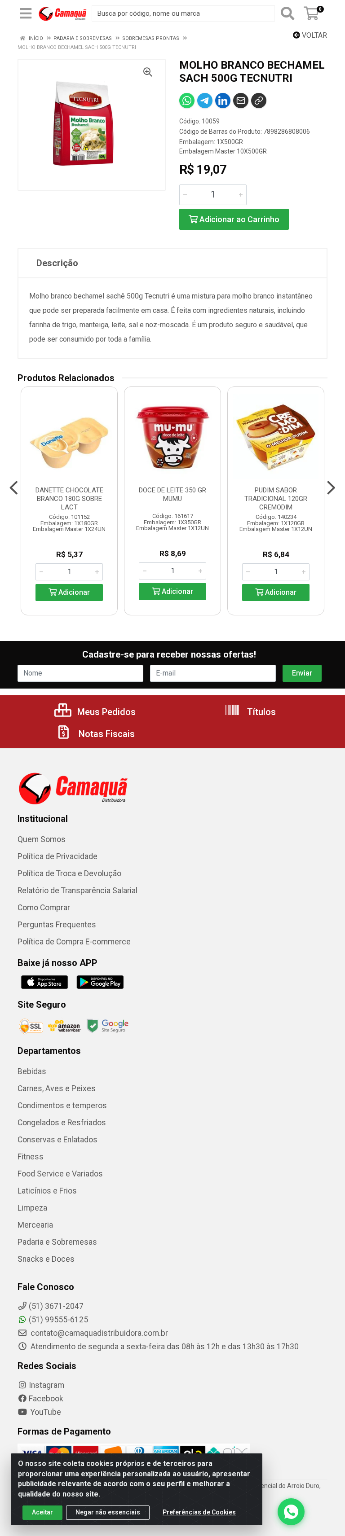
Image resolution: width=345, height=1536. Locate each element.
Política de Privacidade (57, 856)
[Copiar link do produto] (258, 100)
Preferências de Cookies (199, 1512)
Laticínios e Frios (47, 1190)
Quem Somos (42, 839)
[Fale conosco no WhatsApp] (291, 1511)
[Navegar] (14, 487)
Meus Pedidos (105, 712)
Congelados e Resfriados (62, 1122)
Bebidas (32, 1071)
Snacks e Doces (46, 1259)
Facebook (46, 1398)
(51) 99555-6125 (58, 1319)
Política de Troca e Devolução (69, 873)
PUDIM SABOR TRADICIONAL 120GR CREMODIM (275, 498)
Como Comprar (44, 907)
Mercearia (35, 1224)
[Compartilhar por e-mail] (240, 100)
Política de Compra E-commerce (74, 941)
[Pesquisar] (287, 13)
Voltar (313, 35)
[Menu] (26, 13)
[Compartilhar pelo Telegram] (204, 100)
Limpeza (32, 1207)
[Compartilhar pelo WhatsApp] (187, 100)
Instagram (46, 1385)
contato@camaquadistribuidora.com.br (98, 1333)
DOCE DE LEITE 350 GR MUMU (172, 494)
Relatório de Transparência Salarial (77, 890)
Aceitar (42, 1512)
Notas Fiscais (105, 734)
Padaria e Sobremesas (57, 1242)
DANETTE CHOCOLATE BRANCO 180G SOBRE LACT (69, 498)
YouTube (45, 1412)
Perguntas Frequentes (57, 924)
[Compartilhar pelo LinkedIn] (222, 100)
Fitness (31, 1156)
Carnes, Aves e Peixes (57, 1088)
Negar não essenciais (107, 1512)
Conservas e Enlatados (57, 1139)
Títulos (260, 712)
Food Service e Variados (60, 1173)
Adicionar (73, 592)
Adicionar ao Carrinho (238, 219)
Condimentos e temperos (62, 1105)
